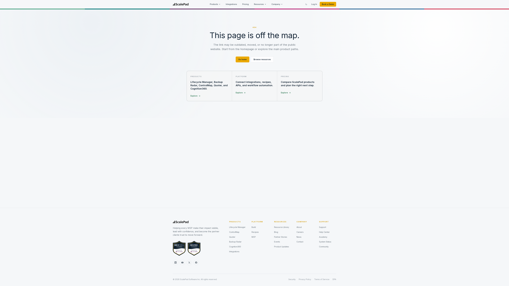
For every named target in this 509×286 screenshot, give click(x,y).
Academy (323, 237)
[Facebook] (196, 262)
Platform (257, 222)
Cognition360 (235, 246)
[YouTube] (182, 262)
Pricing (245, 4)
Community (324, 246)
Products (214, 4)
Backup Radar (235, 242)
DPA (334, 279)
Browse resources (262, 59)
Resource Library (281, 227)
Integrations (231, 4)
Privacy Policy (305, 279)
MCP (254, 237)
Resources (259, 4)
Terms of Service (321, 279)
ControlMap (234, 232)
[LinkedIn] (175, 262)
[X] (189, 262)
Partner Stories (280, 237)
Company (275, 4)
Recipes (255, 232)
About (299, 227)
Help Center (324, 232)
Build (254, 227)
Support (324, 222)
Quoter (232, 237)
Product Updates (281, 246)
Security (292, 279)
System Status (325, 242)
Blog (276, 232)
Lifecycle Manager (237, 227)
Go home (242, 59)
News (299, 237)
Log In (314, 4)
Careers (300, 232)
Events (277, 242)
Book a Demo (328, 4)
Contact (300, 242)
